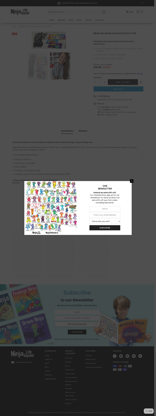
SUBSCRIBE (104, 228)
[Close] (131, 181)
